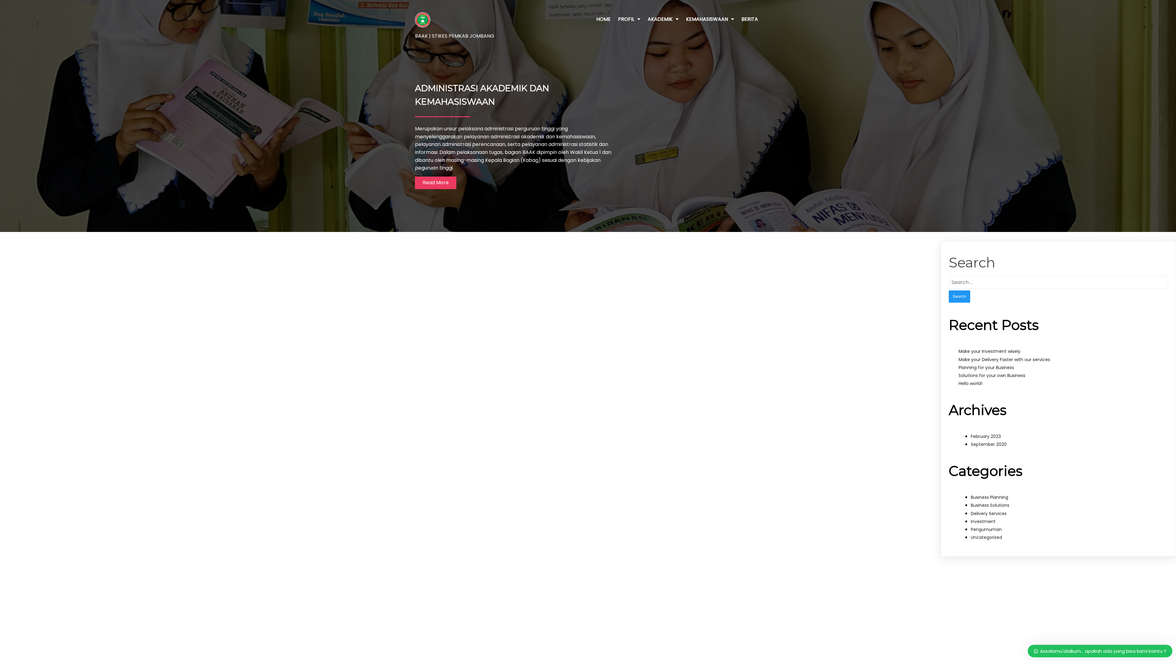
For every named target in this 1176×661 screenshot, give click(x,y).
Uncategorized (986, 537)
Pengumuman (986, 529)
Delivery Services (989, 513)
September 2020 (989, 444)
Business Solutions (990, 505)
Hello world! (970, 383)
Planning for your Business (986, 367)
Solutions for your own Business (992, 375)
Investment (983, 521)
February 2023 (986, 436)
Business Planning (989, 497)
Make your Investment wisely (989, 351)
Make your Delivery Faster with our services (1004, 360)
